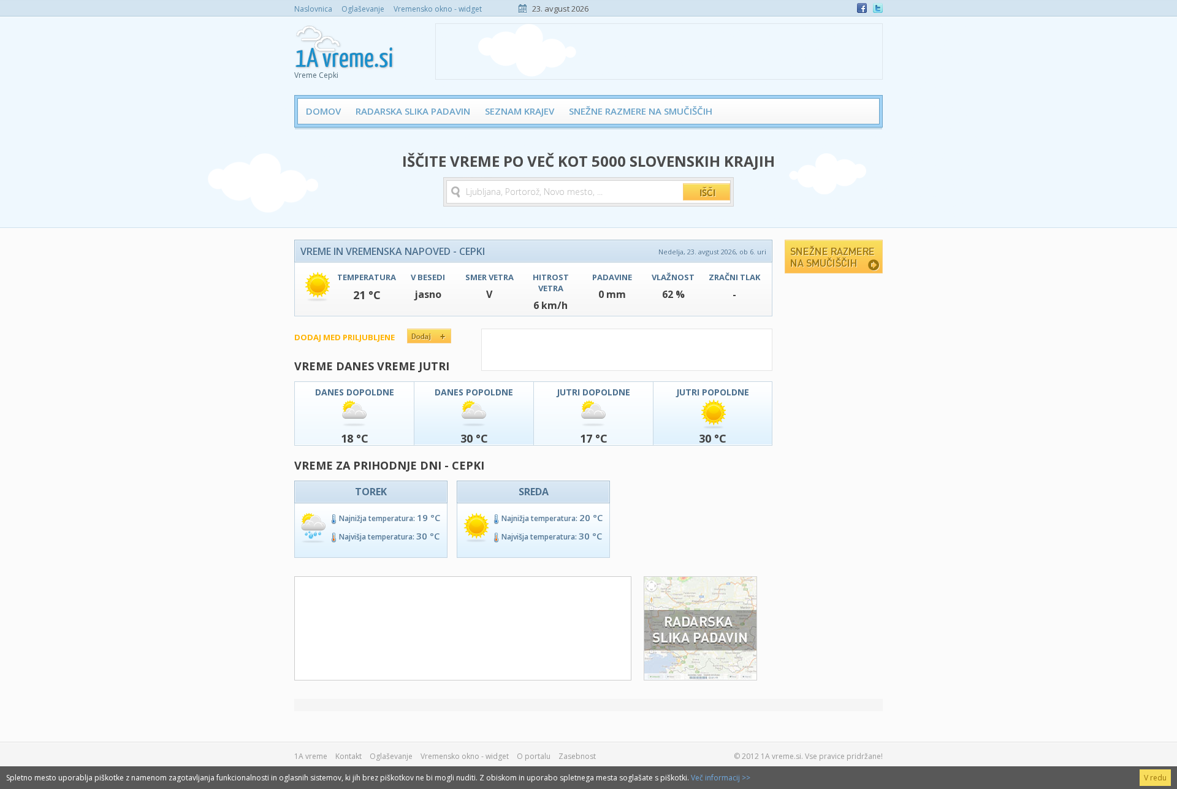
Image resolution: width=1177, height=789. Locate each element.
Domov (323, 111)
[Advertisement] (659, 51)
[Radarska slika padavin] (700, 677)
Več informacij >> (720, 777)
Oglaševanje (362, 9)
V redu (1155, 777)
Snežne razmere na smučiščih (640, 111)
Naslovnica (313, 9)
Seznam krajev (519, 111)
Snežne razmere (834, 256)
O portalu (533, 756)
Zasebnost (577, 756)
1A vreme (310, 756)
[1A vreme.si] (345, 43)
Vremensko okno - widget (438, 9)
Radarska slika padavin (413, 111)
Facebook (862, 8)
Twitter (878, 8)
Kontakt (348, 756)
